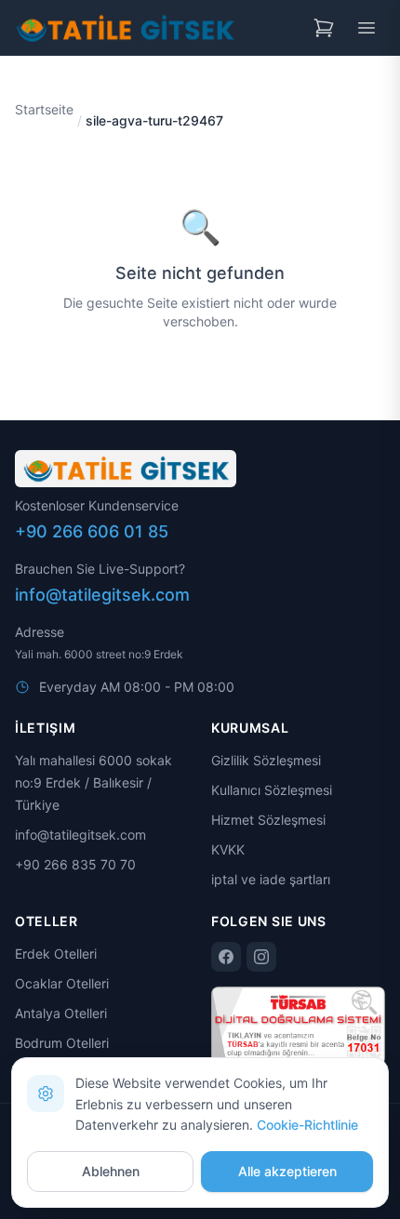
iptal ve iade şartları (270, 879)
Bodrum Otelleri (62, 1043)
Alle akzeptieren (287, 1171)
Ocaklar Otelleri (62, 983)
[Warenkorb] (323, 27)
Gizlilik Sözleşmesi (266, 760)
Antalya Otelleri (61, 1013)
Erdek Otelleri (56, 953)
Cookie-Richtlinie (307, 1125)
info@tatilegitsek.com (102, 594)
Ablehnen (111, 1171)
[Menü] (366, 27)
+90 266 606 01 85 (91, 531)
